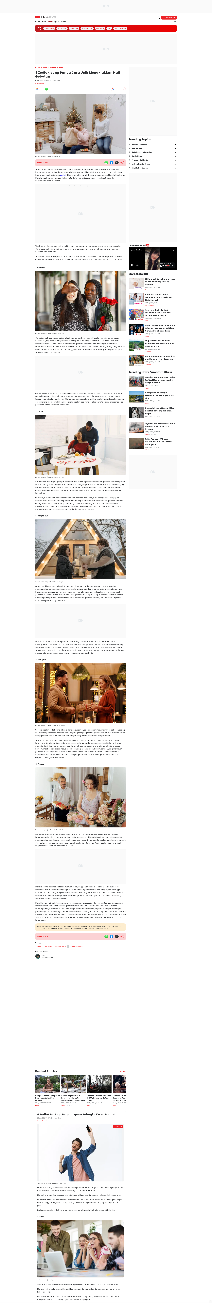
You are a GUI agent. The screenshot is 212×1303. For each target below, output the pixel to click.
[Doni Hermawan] (37, 954)
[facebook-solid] (111, 162)
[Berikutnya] (126, 1069)
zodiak (63, 175)
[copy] (122, 162)
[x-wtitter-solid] (117, 162)
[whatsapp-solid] (106, 162)
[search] (158, 17)
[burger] (175, 21)
